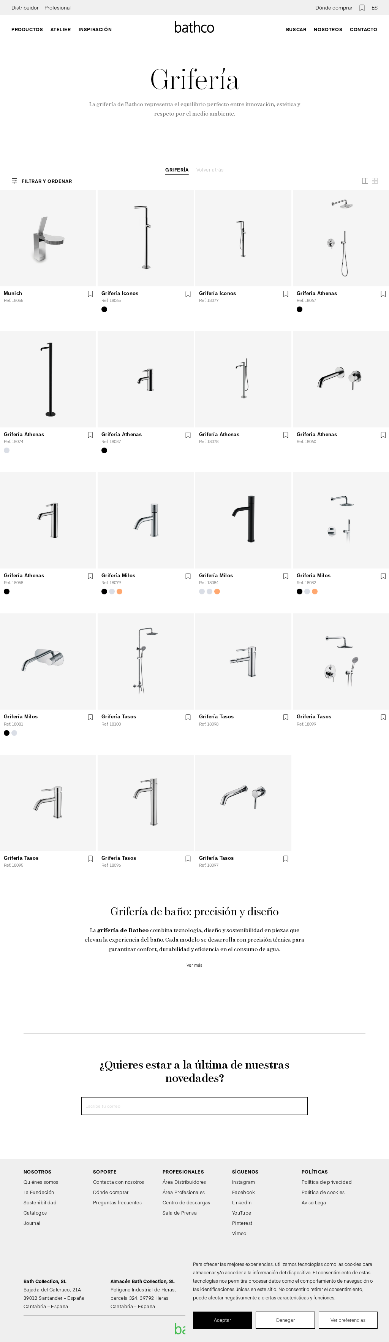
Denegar (285, 1320)
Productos (27, 29)
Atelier (61, 29)
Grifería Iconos (120, 293)
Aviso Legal (314, 1202)
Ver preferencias (347, 1320)
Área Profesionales (184, 1192)
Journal (32, 1223)
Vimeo (239, 1233)
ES (375, 7)
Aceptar (222, 1320)
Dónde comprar (334, 7)
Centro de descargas (186, 1202)
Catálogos (35, 1213)
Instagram (243, 1182)
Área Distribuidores (184, 1182)
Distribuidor (25, 7)
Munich (13, 293)
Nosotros (328, 29)
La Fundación (39, 1192)
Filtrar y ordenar (47, 181)
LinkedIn (241, 1202)
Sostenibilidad (40, 1202)
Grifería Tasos (118, 716)
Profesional (57, 7)
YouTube (241, 1213)
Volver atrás (210, 170)
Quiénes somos (41, 1182)
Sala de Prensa (180, 1213)
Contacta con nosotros (118, 1182)
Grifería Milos (118, 575)
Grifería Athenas (317, 293)
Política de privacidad (327, 1182)
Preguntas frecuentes (117, 1202)
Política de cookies (323, 1192)
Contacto (364, 29)
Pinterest (242, 1223)
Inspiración (95, 29)
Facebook (243, 1192)
